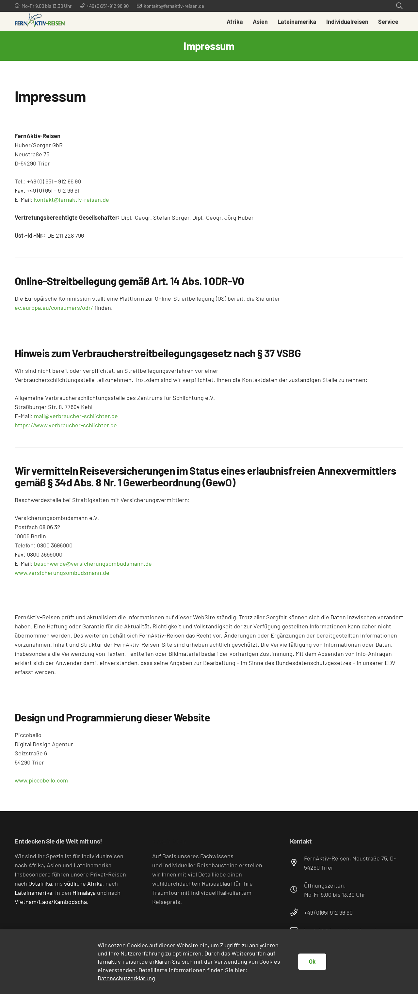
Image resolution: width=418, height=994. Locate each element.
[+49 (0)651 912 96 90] (297, 912)
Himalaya (84, 892)
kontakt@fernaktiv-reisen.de (71, 199)
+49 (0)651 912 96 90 (328, 912)
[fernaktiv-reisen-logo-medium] (40, 22)
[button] (399, 6)
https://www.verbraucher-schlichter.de (66, 425)
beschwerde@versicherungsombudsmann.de (93, 563)
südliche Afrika (83, 883)
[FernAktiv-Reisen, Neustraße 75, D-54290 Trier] (297, 862)
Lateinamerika (33, 892)
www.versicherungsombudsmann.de (62, 572)
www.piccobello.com (41, 780)
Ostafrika (40, 883)
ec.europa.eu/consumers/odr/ (54, 307)
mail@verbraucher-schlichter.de (76, 415)
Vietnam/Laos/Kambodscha (51, 901)
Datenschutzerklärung (126, 978)
